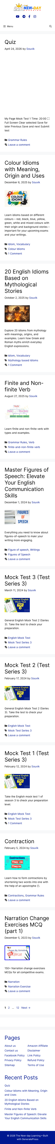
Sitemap (10, 1065)
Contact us (11, 1050)
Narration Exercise (19, 986)
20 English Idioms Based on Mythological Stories (27, 281)
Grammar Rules (17, 140)
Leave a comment (19, 144)
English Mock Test (19, 637)
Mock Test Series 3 (20, 642)
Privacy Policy (13, 1060)
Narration (14, 981)
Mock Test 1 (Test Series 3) (27, 756)
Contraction (19, 841)
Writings (35, 549)
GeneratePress (30, 1139)
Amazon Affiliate (38, 1045)
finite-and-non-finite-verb (24, 447)
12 (18, 1007)
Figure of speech (18, 549)
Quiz (10, 42)
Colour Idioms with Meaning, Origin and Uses (24, 169)
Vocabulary (23, 244)
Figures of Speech (19, 554)
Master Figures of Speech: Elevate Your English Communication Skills (27, 482)
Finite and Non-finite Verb (24, 386)
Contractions (16, 895)
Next (25, 1007)
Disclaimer (34, 1050)
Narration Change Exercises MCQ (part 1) (27, 924)
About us (10, 1045)
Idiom (11, 244)
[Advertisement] (27, 84)
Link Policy (34, 1055)
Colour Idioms (16, 248)
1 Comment (15, 253)
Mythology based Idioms (23, 360)
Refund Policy (36, 1060)
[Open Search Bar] (50, 26)
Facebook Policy (15, 1055)
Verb (31, 442)
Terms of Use (36, 1065)
